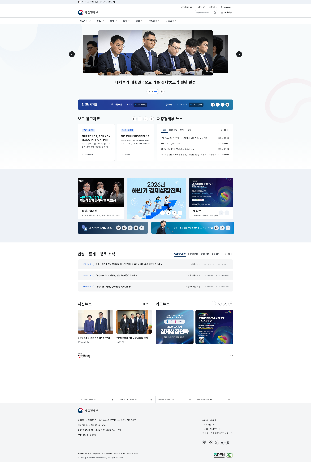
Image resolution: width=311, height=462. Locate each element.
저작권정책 (96, 454)
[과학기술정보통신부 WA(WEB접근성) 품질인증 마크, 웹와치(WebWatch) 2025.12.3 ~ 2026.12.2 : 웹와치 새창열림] (229, 455)
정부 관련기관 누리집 (88, 399)
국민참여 (153, 20)
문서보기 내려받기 (210, 429)
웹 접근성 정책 (107, 454)
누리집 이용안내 (209, 420)
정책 (112, 20)
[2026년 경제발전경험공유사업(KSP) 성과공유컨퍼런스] (214, 327)
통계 (125, 20)
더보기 (223, 130)
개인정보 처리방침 (84, 454)
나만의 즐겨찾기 (187, 7)
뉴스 (99, 20)
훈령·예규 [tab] (216, 254)
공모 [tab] (190, 130)
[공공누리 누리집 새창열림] (219, 455)
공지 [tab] (165, 131)
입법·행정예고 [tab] (180, 255)
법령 (138, 20)
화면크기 (212, 7)
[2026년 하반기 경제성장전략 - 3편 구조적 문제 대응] (175, 327)
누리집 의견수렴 (132, 454)
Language (227, 7)
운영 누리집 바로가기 (166, 399)
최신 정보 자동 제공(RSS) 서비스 (216, 433)
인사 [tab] (182, 130)
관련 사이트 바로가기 (204, 399)
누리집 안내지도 (119, 454)
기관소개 (170, 20)
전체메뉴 (228, 12)
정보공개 (83, 20)
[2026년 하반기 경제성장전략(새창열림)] (156, 198)
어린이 (200, 7)
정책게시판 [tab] (205, 254)
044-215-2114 (93, 425)
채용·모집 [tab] (173, 130)
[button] (149, 91)
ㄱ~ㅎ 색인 (207, 424)
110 (105, 430)
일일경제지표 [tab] (193, 254)
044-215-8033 (89, 435)
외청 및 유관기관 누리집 (128, 399)
